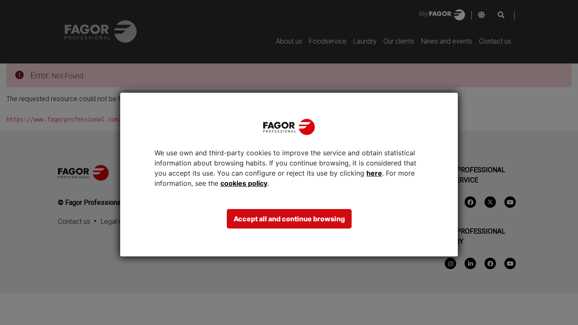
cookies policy (243, 183)
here (374, 173)
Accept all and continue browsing (289, 219)
